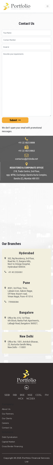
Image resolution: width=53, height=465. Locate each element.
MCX (20, 398)
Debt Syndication (9, 437)
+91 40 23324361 (15, 272)
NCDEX (30, 398)
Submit (14, 120)
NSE (30, 395)
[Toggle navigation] (47, 6)
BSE (22, 395)
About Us (6, 409)
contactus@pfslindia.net (26, 159)
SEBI (7, 395)
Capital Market (8, 442)
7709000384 (13, 302)
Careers (5, 423)
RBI (15, 395)
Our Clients (7, 418)
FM (46, 395)
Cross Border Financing (12, 446)
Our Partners (8, 414)
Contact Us (7, 428)
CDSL (39, 395)
